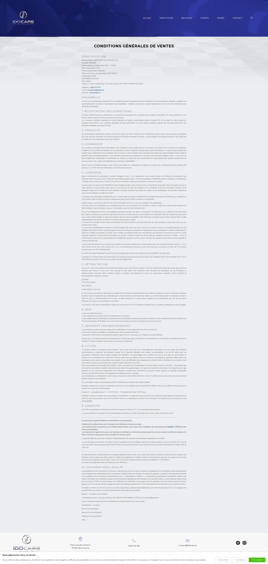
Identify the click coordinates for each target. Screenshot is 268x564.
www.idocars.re (94, 93)
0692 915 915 (95, 87)
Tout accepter (257, 560)
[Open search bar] (252, 18)
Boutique (187, 18)
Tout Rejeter (240, 560)
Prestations (166, 18)
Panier (220, 18)
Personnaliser (223, 560)
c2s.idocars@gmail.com (95, 90)
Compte (204, 18)
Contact (237, 18)
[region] (134, 558)
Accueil (147, 18)
